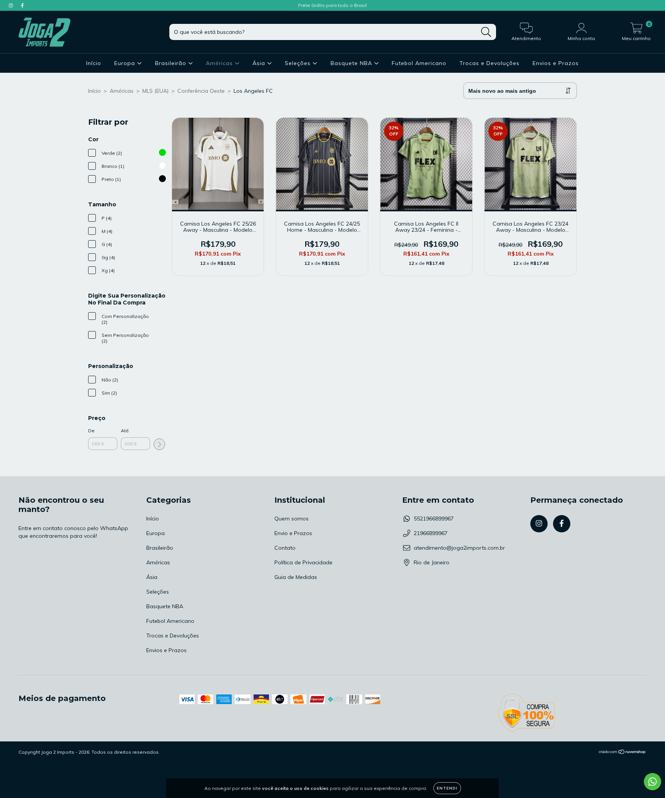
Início (93, 63)
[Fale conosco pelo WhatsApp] (652, 781)
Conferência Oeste (201, 90)
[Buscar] (486, 32)
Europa (125, 63)
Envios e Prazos (556, 63)
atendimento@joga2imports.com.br (459, 547)
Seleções (298, 63)
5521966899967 (434, 518)
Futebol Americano (419, 63)
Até (125, 430)
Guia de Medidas (295, 577)
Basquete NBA (352, 63)
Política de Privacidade (303, 562)
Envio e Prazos (293, 533)
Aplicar (159, 444)
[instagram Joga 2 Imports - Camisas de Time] (11, 5)
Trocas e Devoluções (489, 63)
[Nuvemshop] (622, 752)
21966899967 (431, 533)
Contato (285, 547)
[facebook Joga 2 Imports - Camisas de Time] (22, 5)
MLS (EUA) (155, 90)
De (91, 430)
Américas (220, 63)
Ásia (259, 63)
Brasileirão (171, 63)
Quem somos (291, 518)
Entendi (447, 788)
